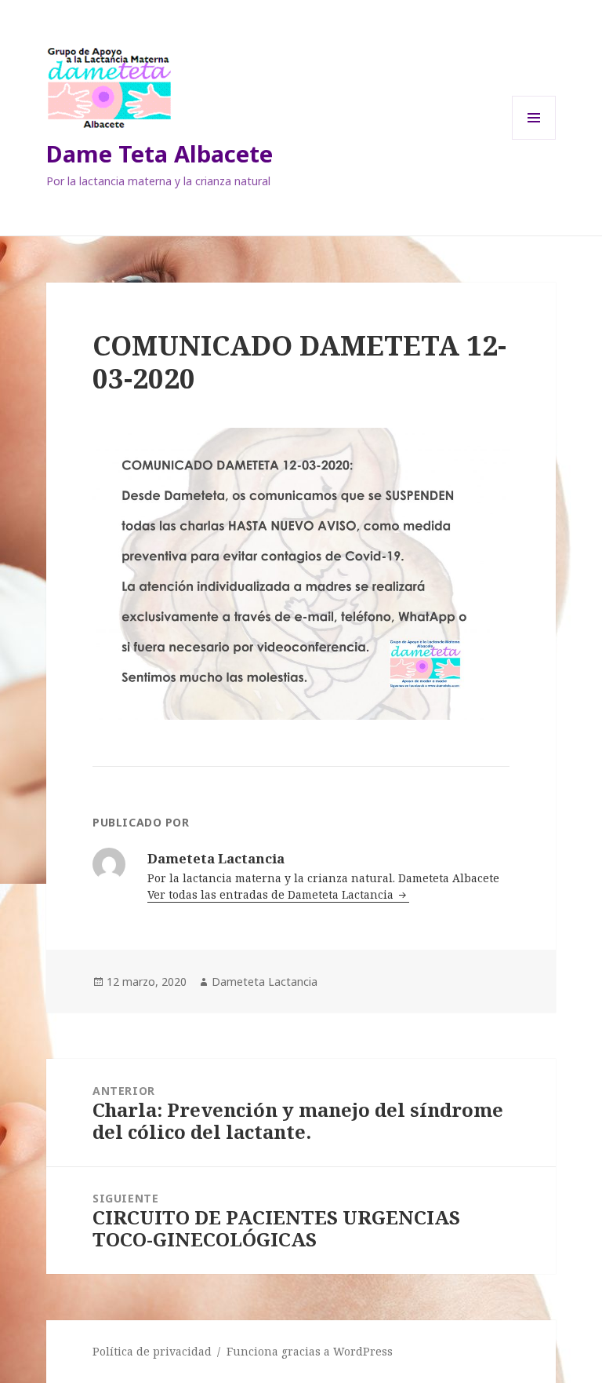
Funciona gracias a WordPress (310, 1351)
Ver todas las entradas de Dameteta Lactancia (272, 894)
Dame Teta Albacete (159, 153)
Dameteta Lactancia (264, 981)
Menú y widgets (534, 139)
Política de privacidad (152, 1351)
